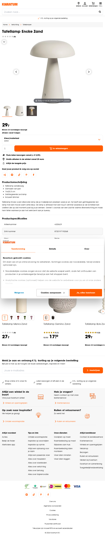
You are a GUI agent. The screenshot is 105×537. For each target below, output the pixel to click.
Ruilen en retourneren (66, 421)
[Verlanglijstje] (4, 42)
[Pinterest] (26, 174)
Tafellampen (27, 25)
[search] (52, 12)
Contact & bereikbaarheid (91, 437)
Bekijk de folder (8, 441)
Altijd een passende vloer (39, 455)
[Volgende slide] (103, 311)
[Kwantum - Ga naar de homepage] (9, 4)
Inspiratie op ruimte (36, 444)
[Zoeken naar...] (99, 11)
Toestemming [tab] (18, 249)
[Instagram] (12, 174)
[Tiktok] (19, 174)
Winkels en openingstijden (16, 403)
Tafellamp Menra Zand (14, 323)
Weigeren (19, 292)
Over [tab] (86, 249)
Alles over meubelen (37, 459)
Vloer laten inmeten (62, 455)
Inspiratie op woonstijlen (38, 441)
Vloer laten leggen (62, 459)
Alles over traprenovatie (38, 474)
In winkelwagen (60, 148)
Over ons (52, 501)
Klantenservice (63, 403)
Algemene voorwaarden (52, 506)
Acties (5, 437)
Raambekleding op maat (65, 441)
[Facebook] (33, 174)
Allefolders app (8, 444)
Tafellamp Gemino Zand (57, 323)
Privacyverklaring (52, 515)
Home (5, 25)
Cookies (52, 510)
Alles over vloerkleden (37, 463)
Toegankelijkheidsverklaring (91, 467)
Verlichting (15, 25)
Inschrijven (95, 370)
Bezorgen (84, 452)
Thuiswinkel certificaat (53, 524)
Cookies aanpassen (51, 292)
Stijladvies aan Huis (62, 444)
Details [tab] (52, 249)
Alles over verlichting (37, 466)
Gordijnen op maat (62, 437)
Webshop (84, 448)
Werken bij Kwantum (88, 460)
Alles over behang (36, 470)
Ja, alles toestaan (86, 292)
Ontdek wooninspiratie (14, 421)
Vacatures (52, 519)
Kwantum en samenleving (91, 464)
